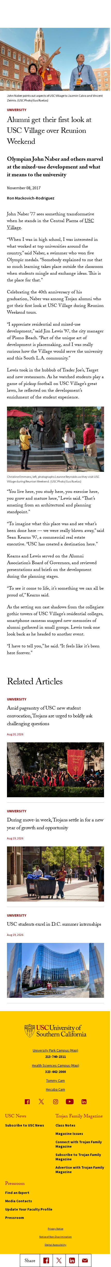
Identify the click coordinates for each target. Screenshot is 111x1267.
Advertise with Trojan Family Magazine (80, 1169)
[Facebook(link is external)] (46, 1260)
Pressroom (14, 1217)
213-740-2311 (55, 1056)
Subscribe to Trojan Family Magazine (78, 1156)
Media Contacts (18, 1201)
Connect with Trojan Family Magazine (79, 1144)
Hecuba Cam (55, 1089)
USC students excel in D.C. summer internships (54, 925)
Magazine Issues (69, 1133)
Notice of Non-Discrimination (55, 1236)
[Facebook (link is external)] (27, 1101)
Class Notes (65, 1125)
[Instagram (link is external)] (55, 1101)
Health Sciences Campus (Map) (55, 1065)
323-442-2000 (55, 1071)
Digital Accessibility (55, 1244)
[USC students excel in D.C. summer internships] (55, 970)
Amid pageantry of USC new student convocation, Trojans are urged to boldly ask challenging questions (49, 716)
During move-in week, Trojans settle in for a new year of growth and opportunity (55, 824)
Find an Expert (17, 1192)
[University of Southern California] (55, 1031)
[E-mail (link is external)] (84, 1260)
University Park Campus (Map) (55, 1050)
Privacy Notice (55, 1228)
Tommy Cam (55, 1080)
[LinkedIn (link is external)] (72, 1260)
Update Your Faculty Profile (28, 1209)
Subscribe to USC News (24, 1125)
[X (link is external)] (59, 1260)
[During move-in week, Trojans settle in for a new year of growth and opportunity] (55, 874)
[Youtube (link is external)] (70, 1101)
